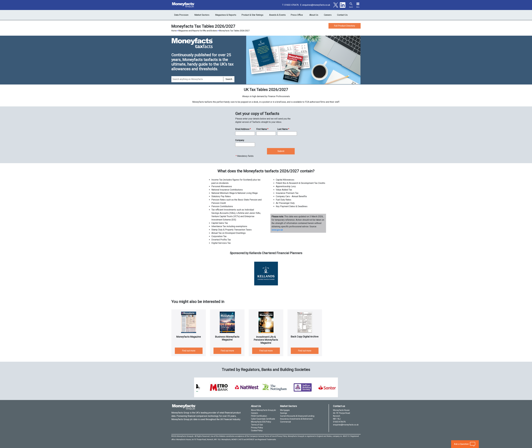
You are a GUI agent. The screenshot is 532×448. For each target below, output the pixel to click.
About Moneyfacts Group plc (263, 410)
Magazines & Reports (225, 15)
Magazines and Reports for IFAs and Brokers (197, 31)
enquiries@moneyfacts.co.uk (316, 5)
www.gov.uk (277, 230)
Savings (283, 413)
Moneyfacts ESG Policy (261, 422)
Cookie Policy (257, 430)
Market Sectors (201, 15)
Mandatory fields (245, 156)
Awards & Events (277, 15)
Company (239, 140)
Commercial (285, 422)
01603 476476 (291, 5)
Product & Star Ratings (252, 15)
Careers (328, 15)
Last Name (283, 129)
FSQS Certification (259, 416)
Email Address (243, 129)
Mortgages (285, 410)
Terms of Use (257, 425)
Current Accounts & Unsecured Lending (297, 416)
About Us (313, 15)
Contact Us (342, 15)
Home (174, 31)
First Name (262, 129)
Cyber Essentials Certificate (263, 419)
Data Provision (181, 15)
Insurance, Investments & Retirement (296, 419)
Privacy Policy (257, 427)
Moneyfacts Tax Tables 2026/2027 (234, 31)
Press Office (297, 15)
